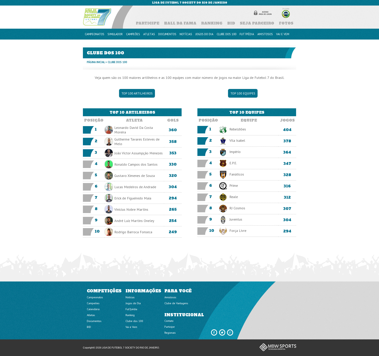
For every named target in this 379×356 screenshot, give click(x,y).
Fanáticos (236, 174)
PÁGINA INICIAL (96, 62)
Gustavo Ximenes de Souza (134, 175)
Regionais (170, 332)
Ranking (130, 315)
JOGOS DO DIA (204, 34)
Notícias (130, 297)
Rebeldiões (237, 129)
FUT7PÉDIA (247, 34)
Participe (169, 327)
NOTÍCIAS (186, 34)
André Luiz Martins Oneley (134, 220)
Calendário (93, 309)
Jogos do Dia (133, 303)
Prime (233, 185)
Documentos (94, 321)
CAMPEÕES (133, 34)
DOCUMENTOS (167, 34)
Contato (169, 321)
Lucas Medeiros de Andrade (135, 187)
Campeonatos (95, 297)
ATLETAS (149, 34)
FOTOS (286, 23)
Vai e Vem (131, 327)
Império (235, 151)
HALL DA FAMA (180, 23)
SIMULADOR (115, 34)
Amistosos (170, 297)
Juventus (235, 219)
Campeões (93, 303)
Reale (233, 197)
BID (231, 23)
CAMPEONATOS (94, 34)
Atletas (91, 315)
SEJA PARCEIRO (257, 23)
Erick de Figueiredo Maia (132, 198)
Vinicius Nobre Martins (131, 209)
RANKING (211, 23)
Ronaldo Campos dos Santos (136, 164)
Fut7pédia (131, 309)
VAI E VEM (282, 34)
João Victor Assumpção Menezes (138, 153)
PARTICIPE (147, 23)
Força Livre (237, 230)
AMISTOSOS (265, 34)
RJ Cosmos (237, 208)
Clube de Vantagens (176, 303)
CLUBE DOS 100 (226, 34)
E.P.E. (233, 163)
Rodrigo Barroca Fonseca (133, 232)
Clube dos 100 (134, 321)
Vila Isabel (237, 140)
